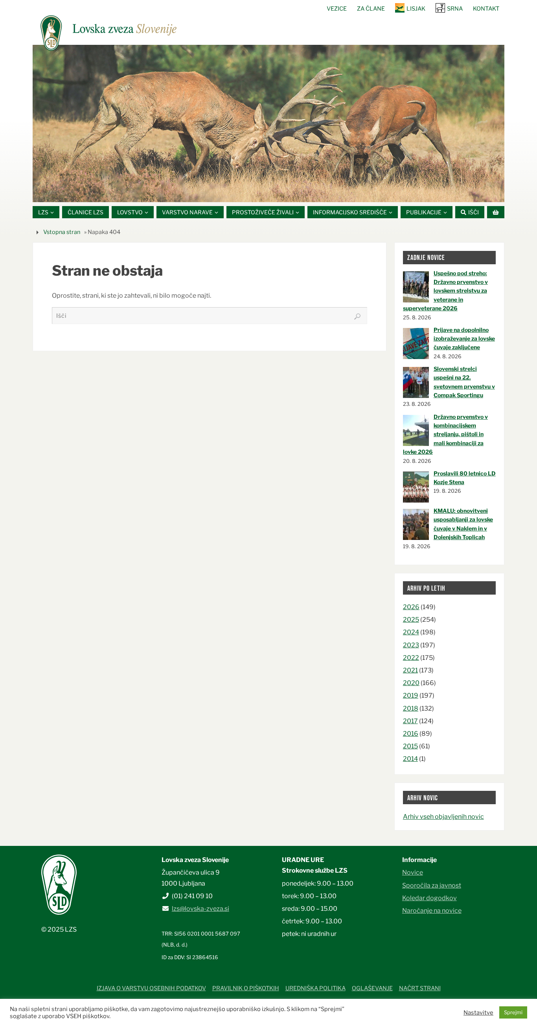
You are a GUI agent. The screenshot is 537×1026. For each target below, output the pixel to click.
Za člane (371, 8)
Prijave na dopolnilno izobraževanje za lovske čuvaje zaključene (464, 338)
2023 (411, 645)
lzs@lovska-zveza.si (200, 908)
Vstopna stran (61, 232)
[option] (268, 123)
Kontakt (486, 8)
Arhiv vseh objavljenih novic (443, 816)
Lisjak (415, 8)
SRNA (455, 8)
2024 (411, 632)
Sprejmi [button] (513, 1012)
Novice (412, 872)
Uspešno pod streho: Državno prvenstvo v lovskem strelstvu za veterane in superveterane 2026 (445, 291)
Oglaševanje (372, 988)
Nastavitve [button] (478, 1012)
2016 (410, 733)
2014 (410, 759)
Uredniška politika (315, 988)
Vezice (337, 8)
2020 (411, 683)
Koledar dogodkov (429, 898)
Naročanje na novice (432, 910)
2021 (410, 670)
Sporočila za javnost (431, 885)
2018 (410, 708)
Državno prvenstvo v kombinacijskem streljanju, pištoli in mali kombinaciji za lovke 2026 (445, 434)
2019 (410, 695)
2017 (410, 721)
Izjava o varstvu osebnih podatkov (151, 988)
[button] (245, 192)
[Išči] (357, 317)
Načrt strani (420, 988)
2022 (411, 657)
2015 (410, 746)
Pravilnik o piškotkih (245, 988)
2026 (411, 607)
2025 (411, 619)
